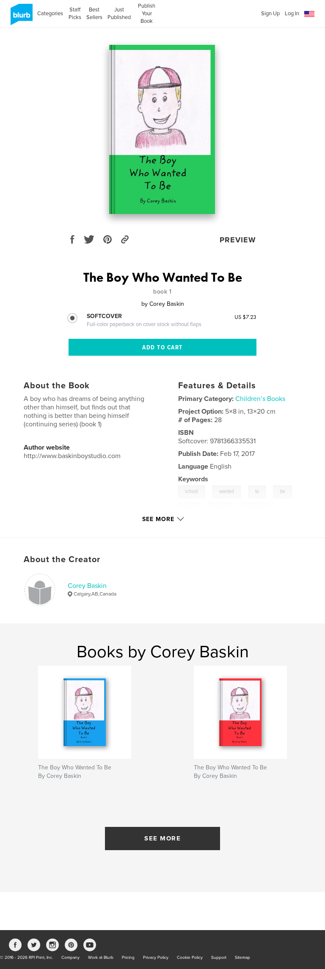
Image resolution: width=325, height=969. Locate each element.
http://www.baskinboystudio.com (72, 456)
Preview (238, 239)
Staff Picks (75, 13)
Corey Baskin (87, 586)
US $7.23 (245, 317)
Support (218, 957)
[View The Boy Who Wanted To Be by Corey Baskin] (162, 129)
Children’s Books (260, 399)
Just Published (119, 13)
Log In (292, 13)
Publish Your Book (146, 14)
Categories (50, 13)
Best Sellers (94, 13)
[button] (309, 14)
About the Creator (62, 559)
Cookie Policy (190, 957)
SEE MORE (162, 838)
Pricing (128, 957)
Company (70, 957)
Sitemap (242, 957)
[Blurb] (20, 18)
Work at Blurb (100, 957)
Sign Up (270, 13)
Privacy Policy (155, 957)
